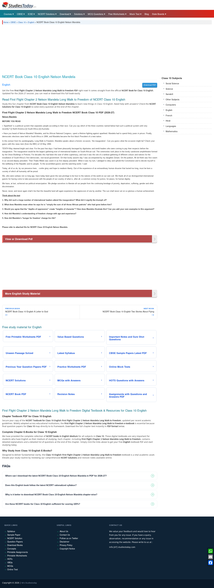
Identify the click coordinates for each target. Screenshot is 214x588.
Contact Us (65, 534)
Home (5, 22)
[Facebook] (210, 563)
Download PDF (150, 85)
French (169, 115)
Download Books (15, 545)
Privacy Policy (66, 545)
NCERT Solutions (46, 13)
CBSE (20, 13)
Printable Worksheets (17, 555)
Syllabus (11, 531)
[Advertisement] (89, 48)
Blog (147, 13)
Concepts (11, 548)
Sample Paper (13, 534)
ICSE (30, 13)
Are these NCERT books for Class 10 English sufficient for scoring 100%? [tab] (42, 504)
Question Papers (15, 541)
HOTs (9, 558)
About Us (64, 531)
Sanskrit (169, 94)
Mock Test (135, 13)
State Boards (158, 13)
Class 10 (22, 22)
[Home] (18, 4)
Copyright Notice (67, 548)
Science (169, 88)
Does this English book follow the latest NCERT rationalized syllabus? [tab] (41, 485)
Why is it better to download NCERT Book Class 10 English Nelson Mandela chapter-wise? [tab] (51, 494)
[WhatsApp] (210, 551)
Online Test (12, 569)
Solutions (78, 13)
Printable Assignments (17, 552)
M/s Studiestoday (29, 582)
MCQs (10, 565)
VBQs (10, 562)
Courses (8, 13)
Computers (171, 104)
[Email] (210, 557)
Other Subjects (172, 99)
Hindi (168, 120)
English (31, 22)
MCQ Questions (95, 13)
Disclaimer (64, 541)
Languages (171, 126)
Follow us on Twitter (69, 538)
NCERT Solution (14, 538)
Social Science (172, 83)
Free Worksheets (116, 13)
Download (64, 13)
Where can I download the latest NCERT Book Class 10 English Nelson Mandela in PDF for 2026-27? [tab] (56, 475)
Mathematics (171, 131)
